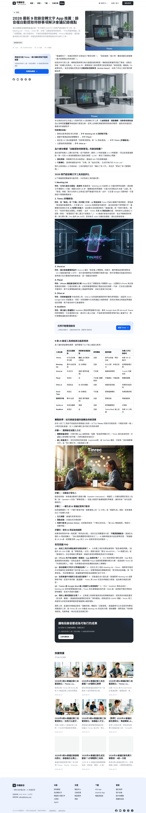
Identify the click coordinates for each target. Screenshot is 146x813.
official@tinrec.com (25, 797)
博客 (76, 799)
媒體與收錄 (120, 799)
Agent (56, 802)
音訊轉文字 (58, 793)
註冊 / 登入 (115, 3)
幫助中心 (78, 789)
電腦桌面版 (99, 796)
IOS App (98, 789)
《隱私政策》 (62, 810)
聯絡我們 (78, 796)
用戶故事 (119, 793)
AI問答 (56, 799)
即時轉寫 (57, 789)
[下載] (49, 3)
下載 (46, 3)
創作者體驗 (120, 796)
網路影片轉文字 (59, 796)
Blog (62, 3)
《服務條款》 (52, 810)
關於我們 (119, 789)
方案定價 (55, 3)
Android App (100, 793)
